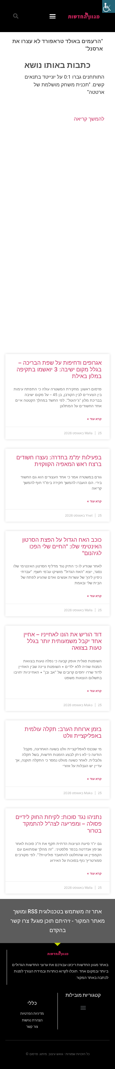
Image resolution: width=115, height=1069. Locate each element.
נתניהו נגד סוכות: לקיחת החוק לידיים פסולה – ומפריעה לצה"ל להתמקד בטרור (59, 824)
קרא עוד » (94, 419)
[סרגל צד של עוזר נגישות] (108, 6)
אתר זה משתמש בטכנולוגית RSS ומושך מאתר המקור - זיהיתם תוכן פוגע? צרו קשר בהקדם (57, 920)
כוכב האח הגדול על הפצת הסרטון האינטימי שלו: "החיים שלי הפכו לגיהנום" (62, 546)
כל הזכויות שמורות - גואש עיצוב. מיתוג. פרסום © (58, 1054)
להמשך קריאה (89, 119)
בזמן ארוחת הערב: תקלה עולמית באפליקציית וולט (63, 732)
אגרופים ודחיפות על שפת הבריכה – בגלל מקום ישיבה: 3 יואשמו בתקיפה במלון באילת (59, 369)
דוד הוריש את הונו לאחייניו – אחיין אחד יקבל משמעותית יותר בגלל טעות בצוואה (63, 641)
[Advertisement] (57, 179)
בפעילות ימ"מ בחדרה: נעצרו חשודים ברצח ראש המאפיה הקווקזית (59, 460)
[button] (53, 16)
